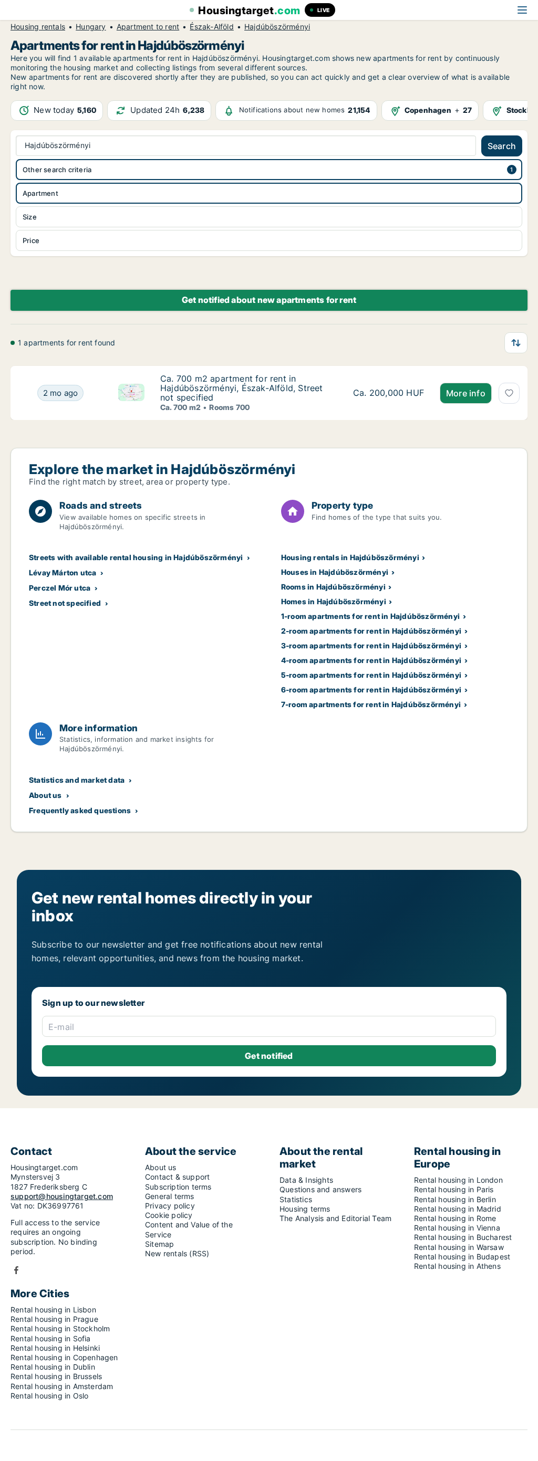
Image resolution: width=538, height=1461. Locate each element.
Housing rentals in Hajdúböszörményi (350, 557)
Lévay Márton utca (62, 572)
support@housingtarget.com (62, 1196)
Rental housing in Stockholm (60, 1328)
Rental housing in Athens (457, 1266)
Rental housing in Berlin (455, 1199)
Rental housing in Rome (455, 1218)
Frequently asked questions (80, 810)
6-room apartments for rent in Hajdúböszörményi (371, 689)
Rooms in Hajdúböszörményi (333, 586)
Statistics (296, 1199)
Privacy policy (170, 1205)
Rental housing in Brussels (56, 1376)
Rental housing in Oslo (49, 1395)
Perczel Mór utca (59, 587)
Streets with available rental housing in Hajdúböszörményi (136, 557)
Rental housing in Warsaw (459, 1247)
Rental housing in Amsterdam (62, 1386)
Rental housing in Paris (454, 1189)
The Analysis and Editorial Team (335, 1218)
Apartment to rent (148, 27)
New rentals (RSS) (177, 1253)
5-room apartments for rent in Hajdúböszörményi (371, 674)
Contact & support (177, 1176)
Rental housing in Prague (54, 1319)
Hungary (91, 27)
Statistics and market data (77, 779)
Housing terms (305, 1208)
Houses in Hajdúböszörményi (334, 571)
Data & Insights (306, 1179)
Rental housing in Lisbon (53, 1309)
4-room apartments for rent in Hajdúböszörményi (371, 660)
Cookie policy (169, 1215)
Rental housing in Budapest (462, 1256)
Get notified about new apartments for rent (269, 300)
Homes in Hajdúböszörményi (333, 601)
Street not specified (65, 602)
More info (465, 393)
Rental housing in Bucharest (463, 1237)
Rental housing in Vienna (457, 1227)
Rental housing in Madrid (457, 1208)
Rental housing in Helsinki (55, 1347)
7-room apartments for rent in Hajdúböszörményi (371, 704)
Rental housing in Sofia (51, 1338)
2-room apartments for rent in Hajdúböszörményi (371, 630)
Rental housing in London (458, 1179)
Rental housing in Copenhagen (64, 1357)
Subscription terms (178, 1186)
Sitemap (159, 1243)
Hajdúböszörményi (277, 27)
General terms (169, 1196)
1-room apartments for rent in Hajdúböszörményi (370, 616)
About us (45, 795)
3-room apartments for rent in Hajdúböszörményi (371, 645)
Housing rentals (38, 27)
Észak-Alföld (211, 27)
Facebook (16, 1270)
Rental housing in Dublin (53, 1366)
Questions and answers (320, 1189)
